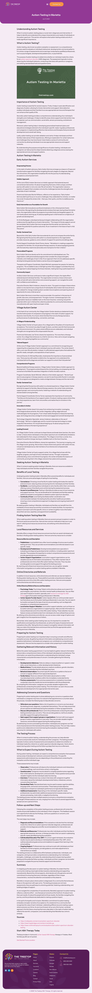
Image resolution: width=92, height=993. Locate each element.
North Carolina (53, 972)
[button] (47, 4)
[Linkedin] (9, 970)
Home (35, 957)
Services (35, 963)
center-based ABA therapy (46, 934)
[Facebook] (5, 970)
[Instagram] (12, 970)
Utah (50, 981)
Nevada (51, 966)
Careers (35, 972)
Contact (35, 978)
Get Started (21, 940)
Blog (34, 975)
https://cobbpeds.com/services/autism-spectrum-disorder (40, 921)
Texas (51, 978)
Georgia (51, 963)
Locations (36, 969)
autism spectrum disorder (29, 59)
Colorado (52, 960)
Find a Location (30, 940)
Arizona (51, 957)
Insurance (36, 966)
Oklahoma (52, 975)
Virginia (51, 985)
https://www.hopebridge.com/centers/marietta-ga (37, 923)
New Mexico (53, 969)
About (35, 960)
